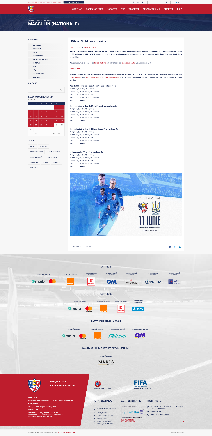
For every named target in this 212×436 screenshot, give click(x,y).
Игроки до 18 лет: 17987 (105, 424)
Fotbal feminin (52, 157)
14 (51, 116)
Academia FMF (38, 73)
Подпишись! (73, 2)
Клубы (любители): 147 (105, 415)
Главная (31, 20)
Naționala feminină (54, 152)
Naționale (47, 20)
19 (41, 120)
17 (31, 120)
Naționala (43, 146)
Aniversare (34, 162)
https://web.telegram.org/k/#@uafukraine (102, 77)
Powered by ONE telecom (177, 432)
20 (46, 120)
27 (46, 125)
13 (46, 116)
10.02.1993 (108, 388)
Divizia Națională (36, 157)
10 (31, 116)
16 (62, 116)
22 (57, 120)
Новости (39, 20)
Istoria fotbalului (36, 152)
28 (51, 125)
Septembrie (57, 134)
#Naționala (77, 247)
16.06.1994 (148, 388)
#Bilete (88, 247)
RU (179, 2)
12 (41, 116)
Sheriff (45, 162)
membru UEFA (99, 388)
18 (36, 120)
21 (51, 120)
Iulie (36, 134)
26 (41, 125)
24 (31, 125)
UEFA (34, 66)
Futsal (32, 146)
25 (36, 125)
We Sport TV (34, 168)
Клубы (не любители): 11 (106, 421)
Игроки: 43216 (102, 418)
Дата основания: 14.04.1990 (106, 409)
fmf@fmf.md (156, 411)
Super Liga (56, 162)
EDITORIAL (36, 63)
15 (57, 116)
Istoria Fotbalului (40, 59)
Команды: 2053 (102, 413)
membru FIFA (138, 388)
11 (36, 116)
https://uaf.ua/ (75, 77)
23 (62, 120)
